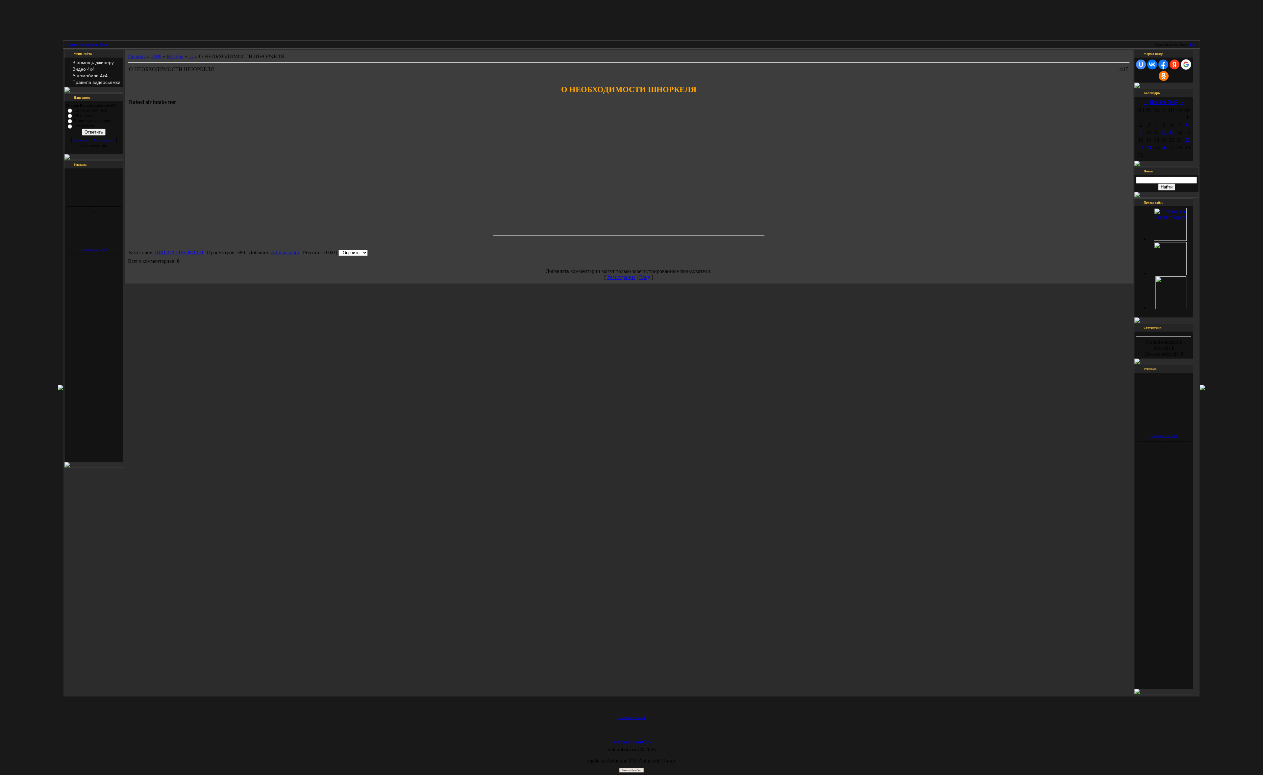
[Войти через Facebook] (1163, 64)
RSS (1193, 44)
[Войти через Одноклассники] (1164, 76)
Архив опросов (103, 140)
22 (1187, 140)
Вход (103, 44)
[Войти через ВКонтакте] (1152, 64)
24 (1149, 147)
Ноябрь (175, 56)
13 (1171, 132)
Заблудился (84, 126)
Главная (72, 44)
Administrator (285, 252)
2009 (156, 56)
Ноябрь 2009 (1164, 102)
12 (191, 56)
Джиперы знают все (90, 110)
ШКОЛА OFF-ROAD (179, 252)
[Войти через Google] (1186, 64)
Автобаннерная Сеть (631, 741)
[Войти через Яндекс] (1174, 64)
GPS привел (84, 115)
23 (1140, 147)
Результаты (81, 140)
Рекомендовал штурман (94, 121)
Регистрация (88, 44)
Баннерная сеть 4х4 (94, 249)
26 (1164, 147)
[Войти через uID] (1141, 64)
